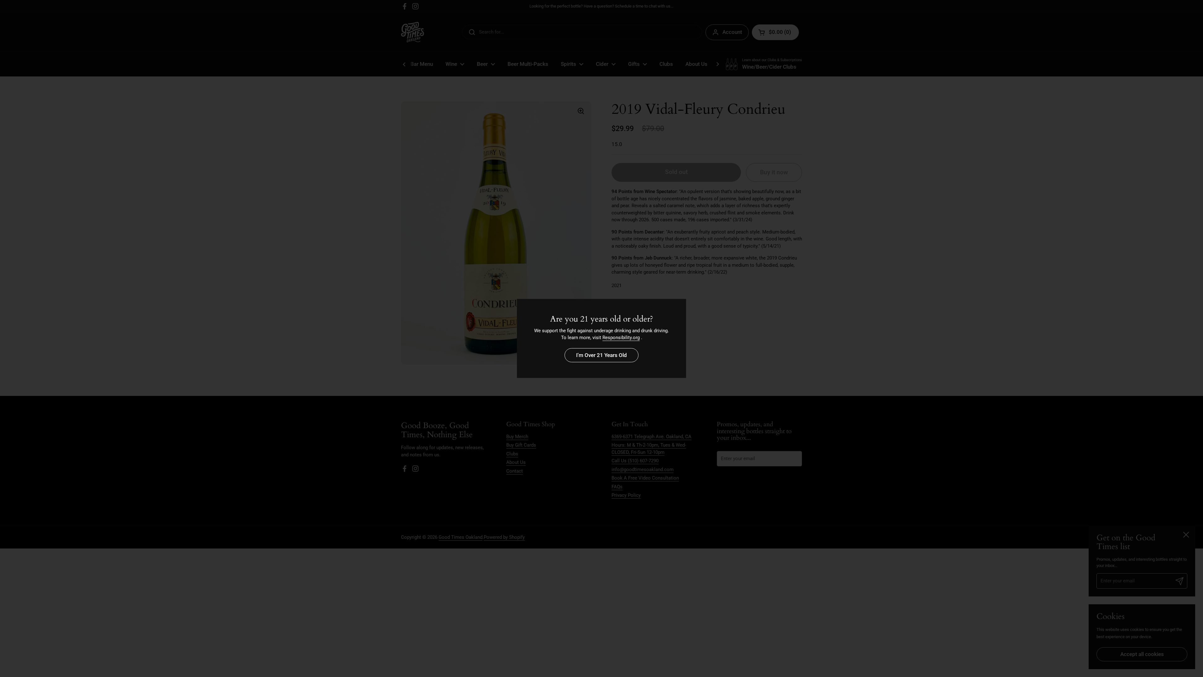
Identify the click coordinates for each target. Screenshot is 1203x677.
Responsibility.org (621, 337)
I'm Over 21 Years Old (601, 355)
